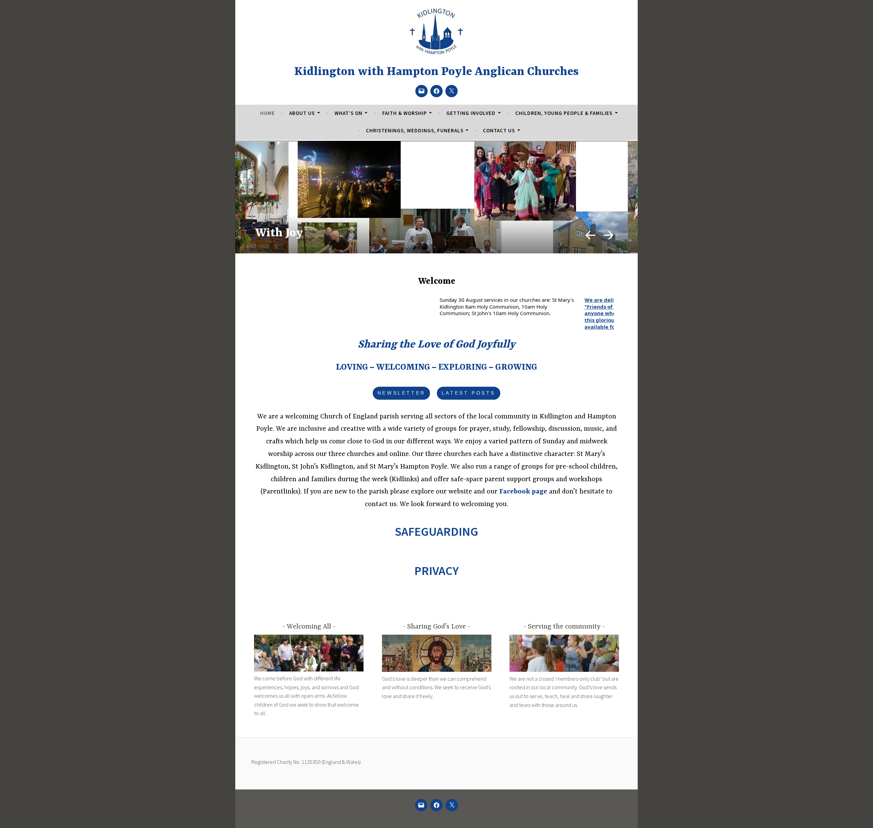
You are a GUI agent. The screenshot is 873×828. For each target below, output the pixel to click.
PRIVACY (436, 570)
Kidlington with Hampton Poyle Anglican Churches (436, 72)
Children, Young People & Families (563, 113)
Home (267, 113)
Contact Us (499, 130)
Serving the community (564, 627)
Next (609, 234)
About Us (302, 113)
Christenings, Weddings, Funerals (414, 130)
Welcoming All (309, 627)
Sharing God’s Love (436, 627)
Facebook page (523, 492)
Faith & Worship (404, 113)
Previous (589, 234)
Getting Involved (470, 113)
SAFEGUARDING (436, 531)
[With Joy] (436, 211)
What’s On (348, 113)
